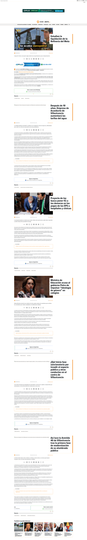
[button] (52, 94)
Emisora (66, 24)
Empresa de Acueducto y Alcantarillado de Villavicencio (27, 187)
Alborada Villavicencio (17, 515)
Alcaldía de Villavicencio (17, 431)
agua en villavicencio (17, 187)
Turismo (61, 24)
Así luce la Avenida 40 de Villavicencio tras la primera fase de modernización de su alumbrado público (33, 160)
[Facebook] (27, 59)
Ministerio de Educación (23, 355)
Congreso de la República (17, 270)
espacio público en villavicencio (24, 431)
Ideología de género (17, 355)
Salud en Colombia (34, 270)
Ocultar (84, 2)
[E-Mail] (38, 59)
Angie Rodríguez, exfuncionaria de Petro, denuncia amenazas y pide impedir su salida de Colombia (32, 333)
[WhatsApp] (31, 59)
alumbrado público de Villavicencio (31, 515)
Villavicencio (34, 24)
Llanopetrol (22, 98)
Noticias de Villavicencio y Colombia (24, 24)
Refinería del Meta (27, 98)
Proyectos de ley (28, 270)
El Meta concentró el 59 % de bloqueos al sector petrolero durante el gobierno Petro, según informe (32, 246)
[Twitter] (29, 59)
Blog (50, 24)
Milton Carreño (23, 270)
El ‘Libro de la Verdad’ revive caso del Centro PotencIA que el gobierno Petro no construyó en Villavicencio (31, 491)
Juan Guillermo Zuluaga (17, 98)
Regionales (40, 24)
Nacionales (46, 24)
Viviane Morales (29, 355)
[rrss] (77, 0)
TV (69, 24)
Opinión (53, 24)
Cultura (57, 24)
